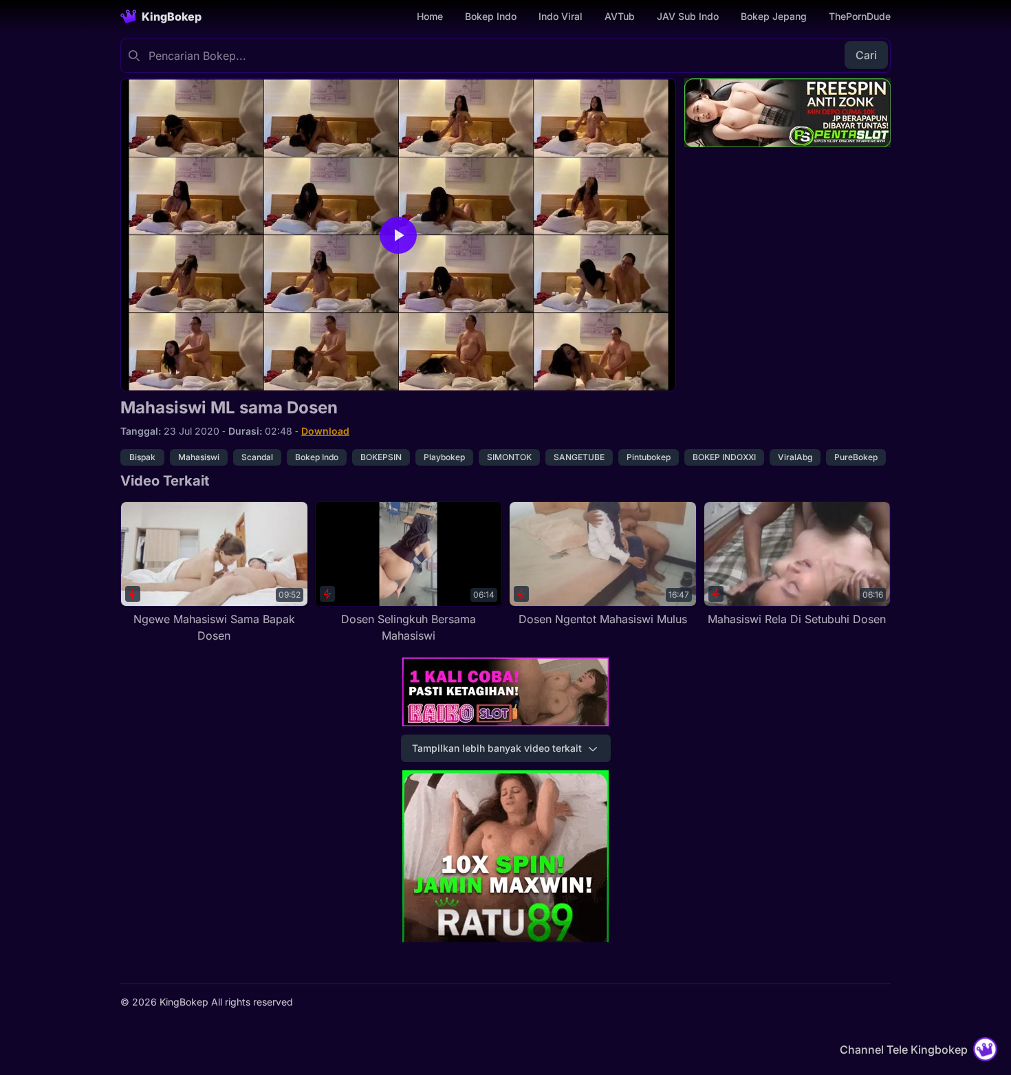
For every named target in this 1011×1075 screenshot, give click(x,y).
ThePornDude (860, 16)
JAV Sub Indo (688, 16)
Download (325, 431)
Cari (866, 55)
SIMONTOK (509, 457)
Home (430, 16)
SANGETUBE (579, 457)
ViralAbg (795, 457)
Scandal (257, 457)
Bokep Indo (491, 16)
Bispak (142, 457)
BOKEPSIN (381, 457)
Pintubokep (649, 457)
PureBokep (856, 457)
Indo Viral (561, 16)
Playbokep (444, 457)
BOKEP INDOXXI (724, 457)
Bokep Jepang (774, 16)
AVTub (620, 16)
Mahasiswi (198, 457)
